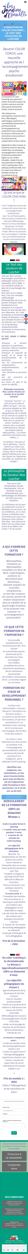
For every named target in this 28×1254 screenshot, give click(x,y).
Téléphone (5, 1113)
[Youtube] (26, 319)
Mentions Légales (10, 1240)
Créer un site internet (18, 1242)
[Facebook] (26, 315)
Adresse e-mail (6, 1107)
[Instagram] (26, 322)
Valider (14, 1133)
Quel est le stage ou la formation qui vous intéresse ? (12, 1121)
